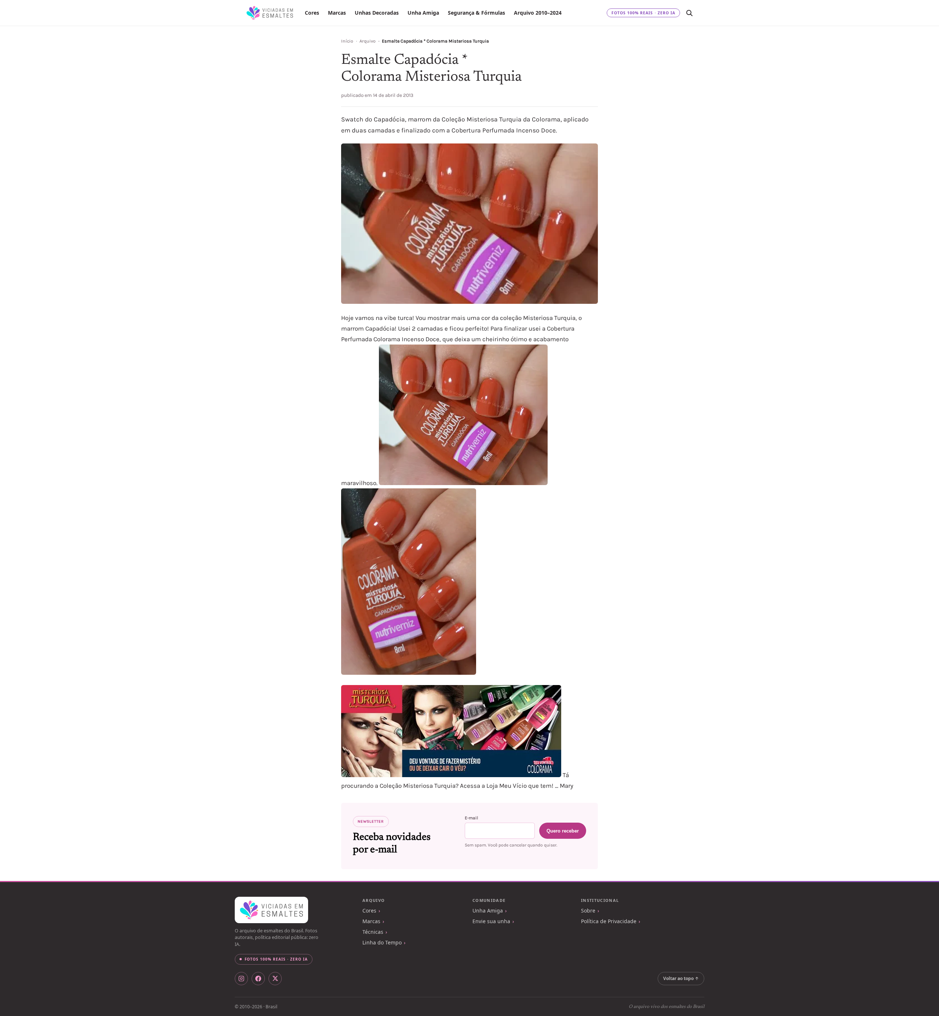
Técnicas (372, 931)
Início (347, 41)
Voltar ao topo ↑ (681, 978)
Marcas (337, 12)
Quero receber (563, 831)
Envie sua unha (491, 921)
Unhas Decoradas (377, 12)
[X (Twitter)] (275, 978)
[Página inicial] (269, 13)
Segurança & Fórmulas (476, 12)
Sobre (588, 910)
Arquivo (367, 41)
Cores (312, 12)
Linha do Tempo (382, 942)
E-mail (471, 817)
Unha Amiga (423, 12)
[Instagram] (241, 978)
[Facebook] (258, 978)
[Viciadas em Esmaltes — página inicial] (271, 910)
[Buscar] (689, 13)
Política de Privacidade (608, 921)
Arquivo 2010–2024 (538, 12)
